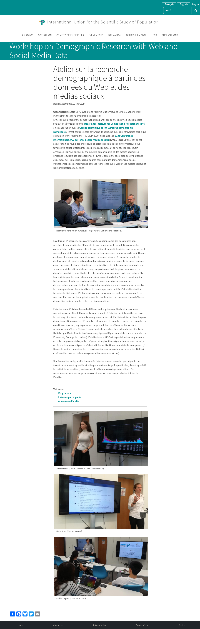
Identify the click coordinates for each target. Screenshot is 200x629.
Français (169, 4)
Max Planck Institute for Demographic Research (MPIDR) (114, 123)
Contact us (58, 625)
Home (20, 625)
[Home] (43, 21)
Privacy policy (99, 625)
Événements (95, 35)
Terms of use (142, 625)
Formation (114, 35)
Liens (153, 35)
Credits (181, 625)
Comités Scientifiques (70, 35)
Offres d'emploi (136, 35)
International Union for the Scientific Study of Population (103, 22)
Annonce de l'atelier (69, 401)
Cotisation (45, 35)
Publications (170, 35)
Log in (195, 4)
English (184, 4)
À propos (27, 35)
